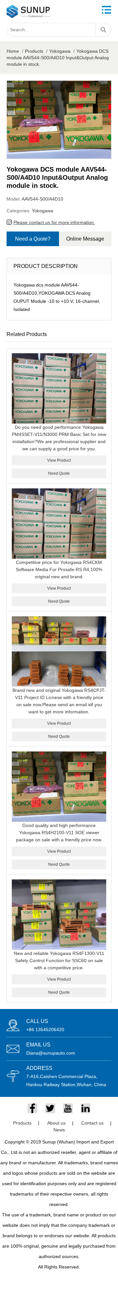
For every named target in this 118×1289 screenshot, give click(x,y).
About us (56, 1123)
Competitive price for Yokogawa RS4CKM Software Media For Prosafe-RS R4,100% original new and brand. (59, 569)
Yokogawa (59, 51)
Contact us (92, 1123)
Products (34, 51)
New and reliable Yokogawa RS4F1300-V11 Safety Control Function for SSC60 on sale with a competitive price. (59, 960)
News (59, 1129)
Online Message (85, 239)
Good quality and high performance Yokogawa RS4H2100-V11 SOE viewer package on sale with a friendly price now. (59, 832)
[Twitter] (50, 1108)
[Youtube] (68, 1108)
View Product (59, 460)
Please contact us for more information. (54, 222)
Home (13, 51)
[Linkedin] (85, 1108)
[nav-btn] (106, 10)
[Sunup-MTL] (28, 11)
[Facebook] (32, 1108)
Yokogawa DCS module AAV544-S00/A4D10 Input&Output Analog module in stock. (58, 58)
